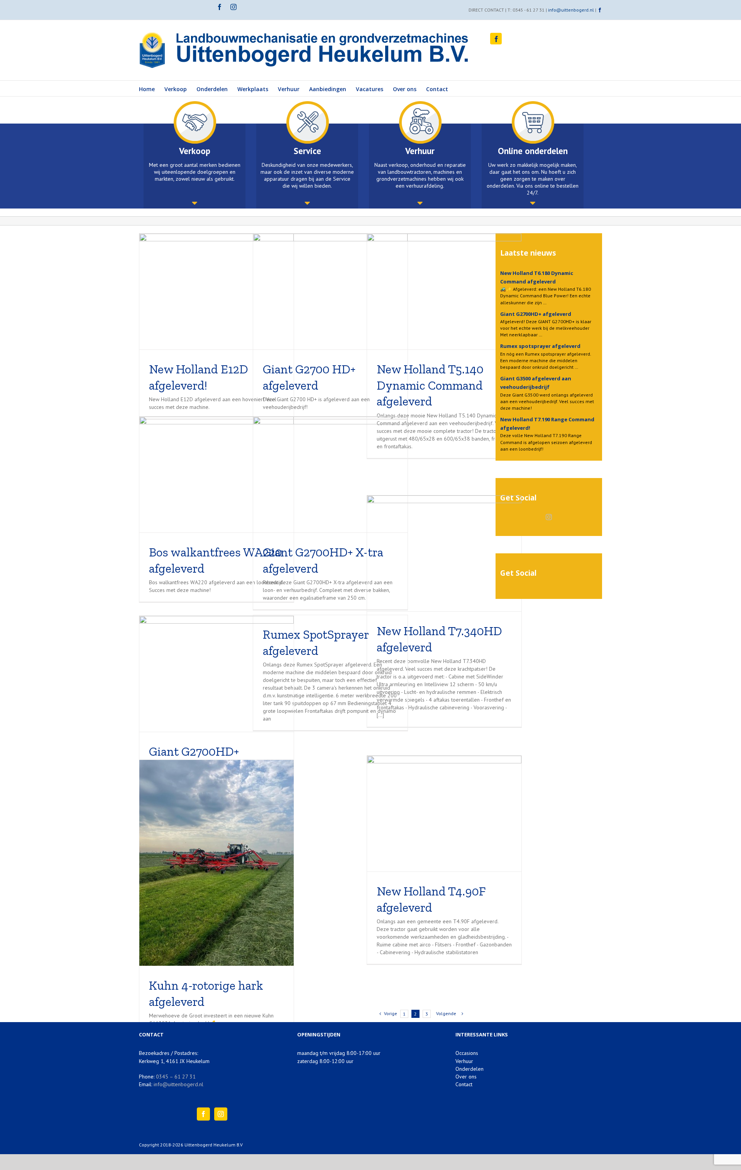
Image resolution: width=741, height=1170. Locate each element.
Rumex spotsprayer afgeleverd (540, 346)
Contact (463, 1084)
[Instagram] (549, 517)
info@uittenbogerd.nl (571, 10)
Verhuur (464, 1061)
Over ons (466, 1076)
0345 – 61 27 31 (176, 1076)
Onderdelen (469, 1068)
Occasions (466, 1053)
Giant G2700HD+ (194, 751)
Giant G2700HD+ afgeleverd (535, 313)
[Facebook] (203, 1114)
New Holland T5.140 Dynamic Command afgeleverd (430, 385)
